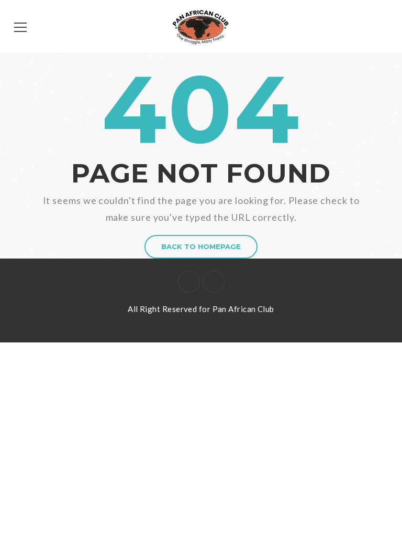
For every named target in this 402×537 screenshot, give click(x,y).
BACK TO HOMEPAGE (201, 246)
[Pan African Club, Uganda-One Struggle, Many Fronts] (201, 26)
